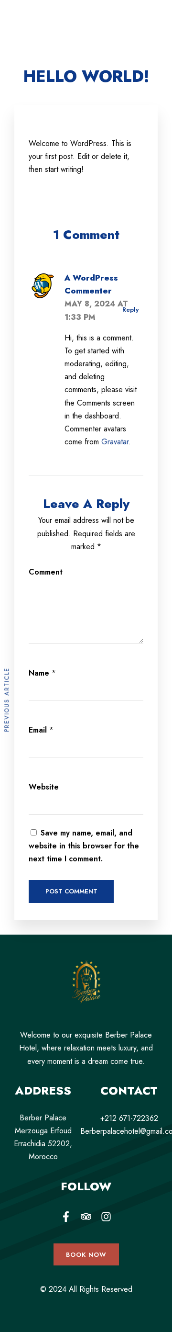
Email (38, 729)
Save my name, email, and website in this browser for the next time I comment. (84, 845)
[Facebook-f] (66, 1216)
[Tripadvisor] (86, 1216)
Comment (46, 571)
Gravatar (115, 441)
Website (44, 786)
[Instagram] (106, 1216)
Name (39, 672)
